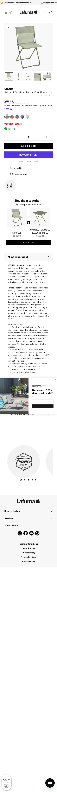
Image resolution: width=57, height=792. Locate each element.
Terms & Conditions (28, 546)
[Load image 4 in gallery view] (38, 77)
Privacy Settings (28, 559)
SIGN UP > (42, 406)
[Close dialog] (55, 379)
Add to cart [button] (28, 242)
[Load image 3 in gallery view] (28, 77)
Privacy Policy (28, 555)
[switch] (6, 785)
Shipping (7, 103)
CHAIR (18, 233)
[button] (6, 12)
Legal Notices (28, 550)
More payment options (28, 162)
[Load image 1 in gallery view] (9, 77)
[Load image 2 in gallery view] (19, 77)
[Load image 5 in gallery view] (47, 77)
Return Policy (28, 564)
